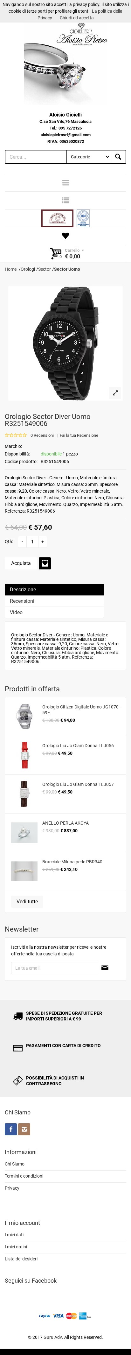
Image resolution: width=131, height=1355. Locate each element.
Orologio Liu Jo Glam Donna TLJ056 (78, 745)
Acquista (21, 563)
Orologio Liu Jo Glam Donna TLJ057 (78, 784)
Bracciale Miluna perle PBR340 (72, 861)
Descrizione (23, 590)
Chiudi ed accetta (77, 17)
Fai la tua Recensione (79, 435)
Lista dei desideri (21, 1258)
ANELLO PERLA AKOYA (65, 823)
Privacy (12, 1188)
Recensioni (22, 601)
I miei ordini (16, 1246)
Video (16, 612)
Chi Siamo (14, 1163)
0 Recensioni (42, 435)
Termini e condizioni (24, 1176)
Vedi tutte (27, 902)
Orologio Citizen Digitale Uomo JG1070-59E (81, 709)
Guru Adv (53, 1337)
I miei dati (14, 1234)
